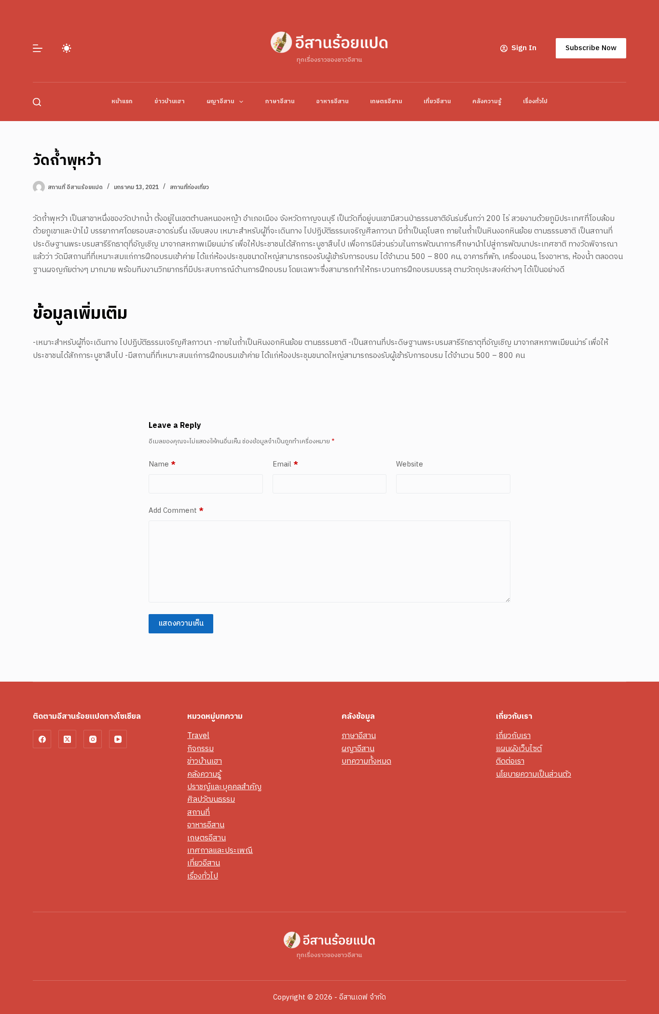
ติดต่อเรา (510, 761)
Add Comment (176, 511)
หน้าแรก (122, 101)
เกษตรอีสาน (386, 101)
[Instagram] (92, 739)
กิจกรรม (200, 748)
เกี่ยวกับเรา (513, 735)
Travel (198, 735)
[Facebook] (42, 739)
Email (285, 464)
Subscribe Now (591, 48)
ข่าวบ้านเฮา (169, 101)
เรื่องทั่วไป (535, 101)
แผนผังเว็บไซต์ (519, 748)
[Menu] (37, 48)
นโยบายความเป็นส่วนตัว (533, 774)
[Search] (37, 102)
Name (162, 464)
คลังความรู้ (486, 101)
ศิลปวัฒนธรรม (211, 799)
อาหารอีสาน (332, 101)
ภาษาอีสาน (279, 101)
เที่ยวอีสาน (437, 101)
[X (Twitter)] (67, 739)
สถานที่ (198, 812)
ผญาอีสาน (220, 101)
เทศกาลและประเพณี (220, 850)
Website (409, 464)
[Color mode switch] (66, 48)
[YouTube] (118, 739)
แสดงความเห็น (181, 623)
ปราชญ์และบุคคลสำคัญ (224, 787)
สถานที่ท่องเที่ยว (189, 187)
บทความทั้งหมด (366, 761)
